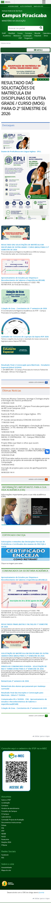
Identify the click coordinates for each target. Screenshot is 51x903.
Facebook (5, 855)
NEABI (3, 834)
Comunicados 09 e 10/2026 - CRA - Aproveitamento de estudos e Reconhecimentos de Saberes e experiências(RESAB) (24, 701)
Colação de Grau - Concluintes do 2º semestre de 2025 (24, 708)
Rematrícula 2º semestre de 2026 (15, 681)
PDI (2, 828)
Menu (39, 50)
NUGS (3, 837)
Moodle (37, 33)
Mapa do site (38, 6)
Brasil (7, 2)
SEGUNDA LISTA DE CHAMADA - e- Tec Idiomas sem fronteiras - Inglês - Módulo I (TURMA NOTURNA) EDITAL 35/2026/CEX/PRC (25, 451)
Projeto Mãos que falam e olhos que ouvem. (20, 443)
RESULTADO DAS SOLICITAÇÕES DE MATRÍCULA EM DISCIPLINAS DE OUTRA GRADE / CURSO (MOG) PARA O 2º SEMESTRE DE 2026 (24, 98)
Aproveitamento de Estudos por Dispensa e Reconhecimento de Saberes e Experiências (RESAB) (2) (24, 578)
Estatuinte (5, 839)
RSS (2, 858)
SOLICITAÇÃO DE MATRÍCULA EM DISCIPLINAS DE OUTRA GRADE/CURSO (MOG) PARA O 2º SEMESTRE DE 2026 (24, 654)
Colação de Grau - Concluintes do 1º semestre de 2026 (24, 308)
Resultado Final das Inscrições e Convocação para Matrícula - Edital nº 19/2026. (22, 694)
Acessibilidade (13, 6)
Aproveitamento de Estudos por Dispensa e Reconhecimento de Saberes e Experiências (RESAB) (23, 279)
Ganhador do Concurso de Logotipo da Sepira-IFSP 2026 (25, 336)
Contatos (28, 33)
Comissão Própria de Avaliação (12, 820)
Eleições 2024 (6, 842)
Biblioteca (17, 36)
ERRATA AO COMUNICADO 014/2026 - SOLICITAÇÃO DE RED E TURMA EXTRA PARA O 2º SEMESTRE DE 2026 (24, 667)
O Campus (5, 814)
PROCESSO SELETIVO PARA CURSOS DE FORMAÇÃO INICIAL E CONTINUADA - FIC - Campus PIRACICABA (23, 436)
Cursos (20, 33)
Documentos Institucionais (11, 822)
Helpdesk (37, 36)
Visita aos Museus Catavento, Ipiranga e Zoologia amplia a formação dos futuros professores (25, 399)
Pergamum (28, 38)
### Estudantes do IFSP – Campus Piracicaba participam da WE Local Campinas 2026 (25, 407)
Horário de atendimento (10, 808)
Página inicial (6, 43)
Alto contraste (26, 6)
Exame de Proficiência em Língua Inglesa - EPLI (21, 414)
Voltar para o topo (42, 736)
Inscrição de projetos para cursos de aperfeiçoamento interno (24, 469)
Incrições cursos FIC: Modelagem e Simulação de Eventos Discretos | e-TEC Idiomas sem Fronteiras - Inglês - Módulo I (25, 427)
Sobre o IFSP (6, 800)
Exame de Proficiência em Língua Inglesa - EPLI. (21, 151)
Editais (3, 825)
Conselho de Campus (9, 811)
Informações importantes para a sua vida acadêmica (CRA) (23, 495)
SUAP (4, 33)
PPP (2, 831)
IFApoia (4, 845)
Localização (27, 36)
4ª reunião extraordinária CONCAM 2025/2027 (21, 420)
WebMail (11, 33)
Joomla (41, 892)
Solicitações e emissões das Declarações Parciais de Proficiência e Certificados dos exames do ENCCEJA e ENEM (23, 544)
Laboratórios (6, 817)
